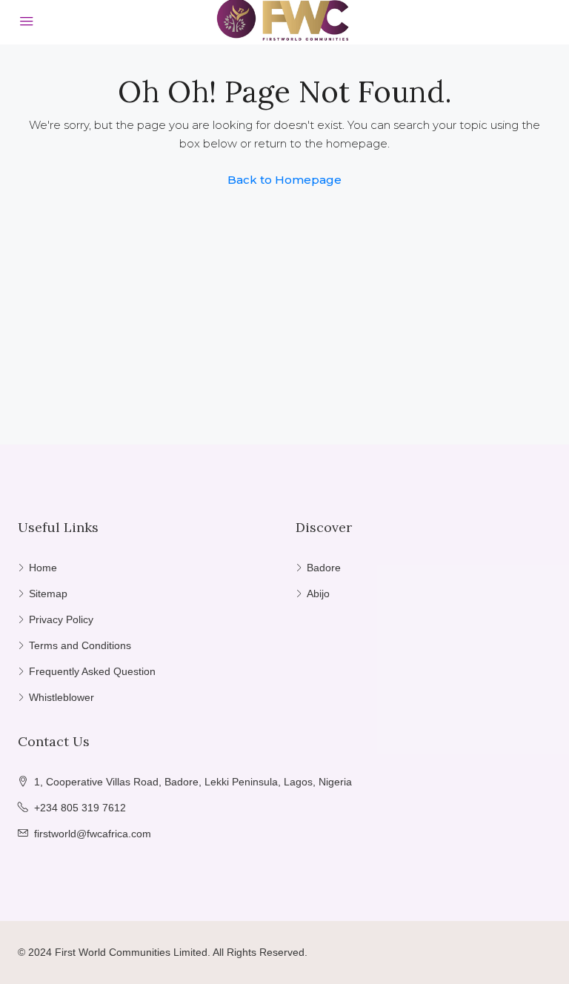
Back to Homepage (284, 180)
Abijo (318, 593)
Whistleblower (61, 697)
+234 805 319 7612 (80, 808)
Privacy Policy (61, 619)
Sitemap (48, 593)
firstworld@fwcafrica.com (92, 834)
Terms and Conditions (80, 645)
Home (43, 568)
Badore (324, 568)
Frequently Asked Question (92, 671)
